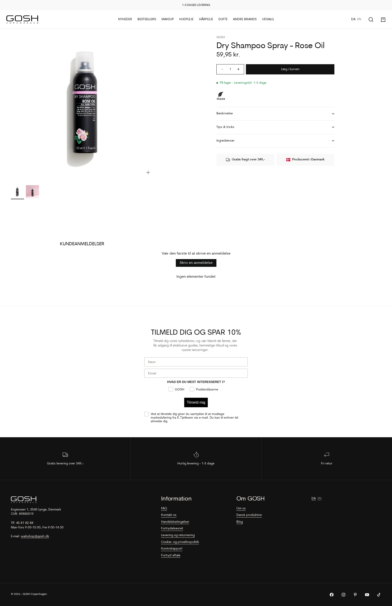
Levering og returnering (178, 535)
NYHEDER (125, 19)
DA (353, 19)
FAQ (164, 508)
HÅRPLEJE (206, 19)
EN (359, 19)
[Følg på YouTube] (367, 594)
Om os (241, 508)
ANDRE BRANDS (245, 19)
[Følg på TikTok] (379, 594)
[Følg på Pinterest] (355, 594)
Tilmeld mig (196, 402)
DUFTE (223, 19)
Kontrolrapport (171, 548)
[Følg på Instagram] (343, 594)
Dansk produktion (249, 515)
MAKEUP (168, 19)
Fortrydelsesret (172, 528)
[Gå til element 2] (32, 191)
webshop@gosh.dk (35, 536)
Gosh (220, 37)
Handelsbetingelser (175, 522)
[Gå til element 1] (17, 191)
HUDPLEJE (186, 19)
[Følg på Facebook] (331, 594)
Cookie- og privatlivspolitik (180, 542)
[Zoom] (148, 172)
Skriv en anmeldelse (196, 263)
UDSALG (268, 19)
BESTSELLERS (146, 19)
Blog (239, 522)
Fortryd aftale (170, 555)
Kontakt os (168, 515)
